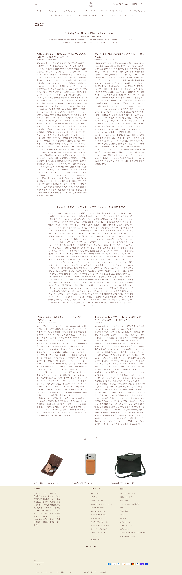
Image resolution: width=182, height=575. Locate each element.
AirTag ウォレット (97, 500)
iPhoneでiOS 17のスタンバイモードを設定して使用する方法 (61, 318)
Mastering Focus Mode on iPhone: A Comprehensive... (91, 33)
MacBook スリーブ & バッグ (100, 525)
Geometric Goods (42, 572)
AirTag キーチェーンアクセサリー (102, 504)
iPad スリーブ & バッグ (99, 529)
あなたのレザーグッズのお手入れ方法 (133, 532)
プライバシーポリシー (76, 572)
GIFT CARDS (95, 493)
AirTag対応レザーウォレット (45, 483)
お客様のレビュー (126, 525)
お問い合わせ (124, 529)
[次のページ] (96, 438)
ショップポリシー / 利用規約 (129, 504)
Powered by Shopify (53, 572)
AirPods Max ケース (97, 507)
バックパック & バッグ (98, 532)
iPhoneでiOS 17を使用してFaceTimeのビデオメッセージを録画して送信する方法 (119, 318)
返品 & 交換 (124, 511)
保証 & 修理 (124, 500)
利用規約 (86, 572)
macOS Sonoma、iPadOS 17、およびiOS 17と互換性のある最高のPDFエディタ (61, 55)
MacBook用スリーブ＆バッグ (122, 483)
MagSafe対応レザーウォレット (84, 483)
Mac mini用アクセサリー (99, 515)
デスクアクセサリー (98, 536)
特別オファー (95, 540)
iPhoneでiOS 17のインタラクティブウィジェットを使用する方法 (91, 206)
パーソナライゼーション (128, 493)
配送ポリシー (94, 572)
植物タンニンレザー (127, 497)
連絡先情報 (103, 572)
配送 (121, 507)
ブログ (122, 515)
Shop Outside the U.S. (127, 536)
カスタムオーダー (126, 522)
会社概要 (123, 518)
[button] (36, 4)
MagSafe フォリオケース (99, 522)
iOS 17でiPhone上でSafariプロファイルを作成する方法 (120, 55)
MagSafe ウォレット (98, 518)
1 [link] (85, 438)
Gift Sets (94, 497)
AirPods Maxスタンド (98, 511)
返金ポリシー (64, 572)
